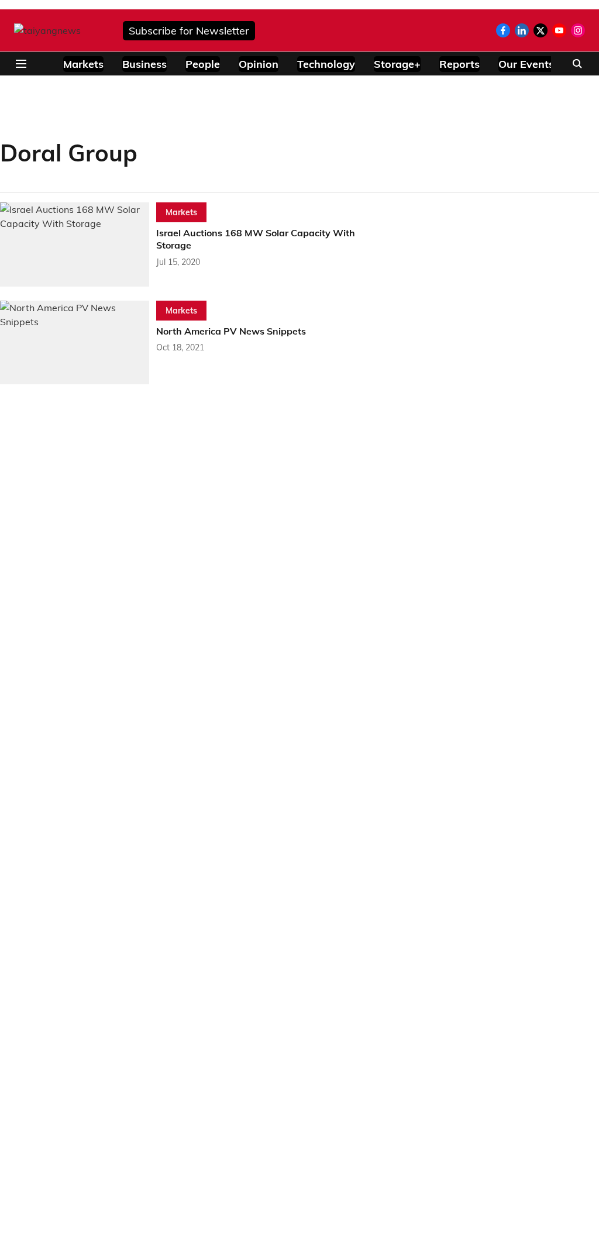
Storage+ (397, 64)
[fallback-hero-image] (78, 244)
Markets (83, 64)
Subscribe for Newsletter (189, 30)
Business (144, 64)
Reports (459, 64)
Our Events (526, 64)
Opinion (258, 64)
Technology (326, 64)
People (202, 64)
